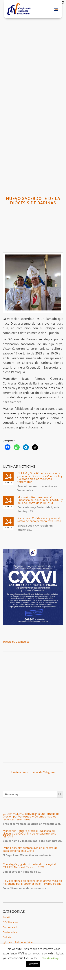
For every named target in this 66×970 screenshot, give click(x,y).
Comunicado (10, 927)
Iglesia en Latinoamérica (18, 942)
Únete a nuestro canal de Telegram (33, 772)
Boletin (7, 917)
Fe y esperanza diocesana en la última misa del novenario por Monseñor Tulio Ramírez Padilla (33, 882)
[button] (63, 3)
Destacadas (10, 932)
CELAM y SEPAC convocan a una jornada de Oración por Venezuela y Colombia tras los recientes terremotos (40, 477)
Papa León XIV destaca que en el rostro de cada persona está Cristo (39, 520)
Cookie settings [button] (50, 957)
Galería (7, 937)
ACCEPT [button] (33, 964)
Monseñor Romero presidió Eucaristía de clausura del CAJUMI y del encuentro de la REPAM (40, 500)
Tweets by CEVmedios (16, 641)
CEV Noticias (10, 922)
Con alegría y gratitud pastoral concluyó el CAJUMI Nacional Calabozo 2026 (29, 866)
